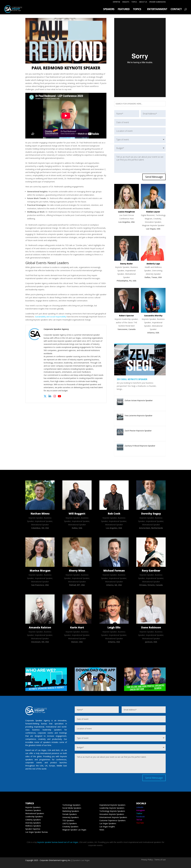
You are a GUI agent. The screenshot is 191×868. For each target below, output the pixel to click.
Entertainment (157, 9)
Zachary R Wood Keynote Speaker (140, 445)
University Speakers (70, 817)
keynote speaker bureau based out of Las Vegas (57, 842)
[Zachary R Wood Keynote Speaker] (120, 447)
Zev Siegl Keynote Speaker (132, 379)
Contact (176, 9)
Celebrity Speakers (33, 819)
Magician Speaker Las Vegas (74, 829)
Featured (124, 9)
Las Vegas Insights (107, 826)
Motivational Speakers (34, 813)
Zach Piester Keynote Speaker (138, 430)
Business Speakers (33, 810)
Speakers (108, 9)
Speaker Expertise (32, 829)
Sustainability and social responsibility (50, 316)
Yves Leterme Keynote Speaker (138, 415)
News (101, 829)
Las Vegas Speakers (107, 823)
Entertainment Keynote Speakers (113, 817)
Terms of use (160, 859)
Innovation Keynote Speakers (111, 814)
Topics (134, 2)
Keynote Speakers (33, 807)
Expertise (116, 2)
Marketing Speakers (70, 811)
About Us (143, 2)
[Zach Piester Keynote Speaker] (120, 432)
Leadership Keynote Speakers (111, 808)
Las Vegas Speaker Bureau (36, 832)
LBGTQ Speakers (69, 823)
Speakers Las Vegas (81, 860)
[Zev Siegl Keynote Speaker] (140, 359)
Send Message (154, 177)
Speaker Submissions (157, 2)
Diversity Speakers (33, 823)
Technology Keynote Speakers (112, 811)
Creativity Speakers (70, 826)
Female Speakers (69, 814)
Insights (125, 2)
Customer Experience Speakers (112, 820)
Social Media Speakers (71, 808)
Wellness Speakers (33, 826)
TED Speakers (68, 820)
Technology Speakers (71, 805)
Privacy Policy (147, 859)
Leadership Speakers (34, 816)
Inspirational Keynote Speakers (112, 805)
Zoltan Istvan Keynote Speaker (139, 400)
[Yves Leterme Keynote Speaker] (120, 417)
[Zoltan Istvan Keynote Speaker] (120, 402)
